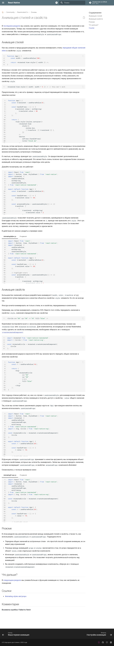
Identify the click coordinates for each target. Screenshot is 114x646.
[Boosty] (107, 642)
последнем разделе (11, 26)
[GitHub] (103, 642)
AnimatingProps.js (10, 475)
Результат (23, 236)
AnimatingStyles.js (10, 236)
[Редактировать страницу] (84, 17)
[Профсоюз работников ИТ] (99, 642)
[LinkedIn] (111, 642)
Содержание (95, 12)
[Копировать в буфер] (83, 56)
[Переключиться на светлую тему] (56, 2)
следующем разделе (12, 580)
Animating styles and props (15, 596)
